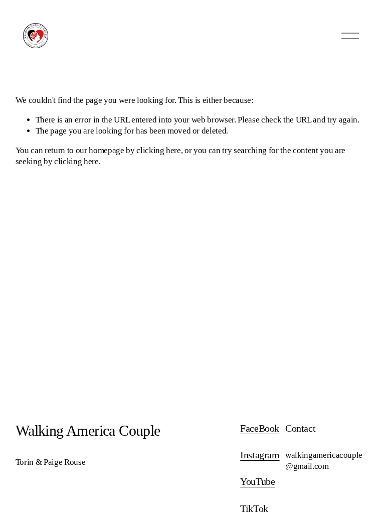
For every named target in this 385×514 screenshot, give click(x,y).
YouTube (257, 481)
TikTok (254, 508)
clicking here (158, 150)
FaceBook (259, 428)
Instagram (259, 455)
